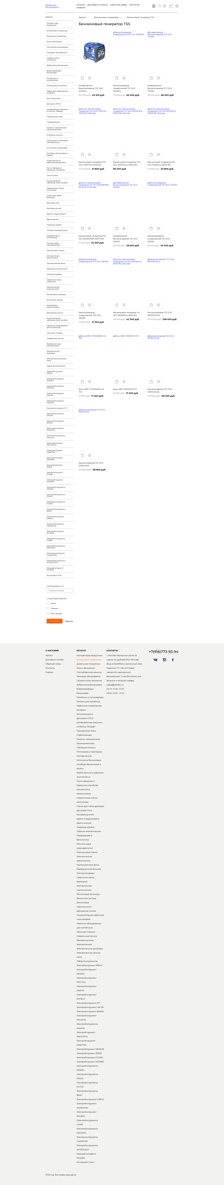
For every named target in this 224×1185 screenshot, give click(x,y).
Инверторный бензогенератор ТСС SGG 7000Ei (160, 88)
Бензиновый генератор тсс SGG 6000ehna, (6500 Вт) (126, 313)
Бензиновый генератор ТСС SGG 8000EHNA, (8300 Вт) (92, 237)
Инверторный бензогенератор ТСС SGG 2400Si (125, 239)
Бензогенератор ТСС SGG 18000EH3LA (160, 313)
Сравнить (89, 77)
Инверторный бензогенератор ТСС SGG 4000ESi (91, 88)
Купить (82, 77)
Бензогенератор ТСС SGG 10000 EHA (91, 464)
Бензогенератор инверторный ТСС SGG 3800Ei (90, 315)
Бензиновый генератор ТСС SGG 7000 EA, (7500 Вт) (92, 163)
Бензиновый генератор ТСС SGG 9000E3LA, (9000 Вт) (126, 163)
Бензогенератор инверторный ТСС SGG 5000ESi (124, 88)
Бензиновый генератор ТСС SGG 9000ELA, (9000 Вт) (161, 163)
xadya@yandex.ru (115, 685)
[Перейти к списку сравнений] (165, 6)
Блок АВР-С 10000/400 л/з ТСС (91, 390)
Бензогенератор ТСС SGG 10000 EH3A (160, 390)
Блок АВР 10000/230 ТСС (125, 389)
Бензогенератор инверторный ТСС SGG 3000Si (159, 239)
